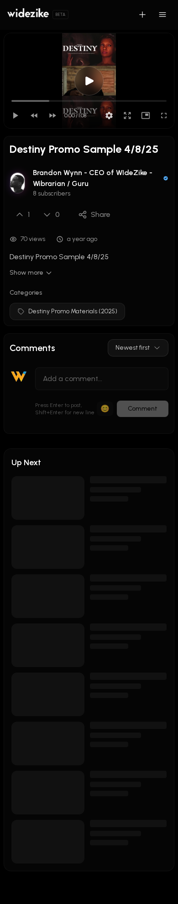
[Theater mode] (127, 115)
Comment (142, 408)
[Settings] (109, 115)
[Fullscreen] (164, 115)
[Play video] (89, 80)
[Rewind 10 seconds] (34, 115)
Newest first (132, 348)
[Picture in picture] (145, 115)
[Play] (15, 115)
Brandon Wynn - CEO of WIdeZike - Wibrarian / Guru (92, 178)
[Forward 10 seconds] (52, 115)
